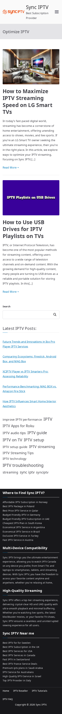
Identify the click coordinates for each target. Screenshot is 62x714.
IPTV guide (37, 432)
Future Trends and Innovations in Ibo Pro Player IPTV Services (29, 344)
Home (6, 690)
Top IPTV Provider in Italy (17, 680)
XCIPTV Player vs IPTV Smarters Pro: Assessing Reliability (25, 374)
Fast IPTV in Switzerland (16, 659)
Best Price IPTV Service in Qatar (20, 510)
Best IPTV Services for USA (17, 651)
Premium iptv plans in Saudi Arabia (23, 668)
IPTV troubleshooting (23, 465)
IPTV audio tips (14, 432)
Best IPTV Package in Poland (18, 506)
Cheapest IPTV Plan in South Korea (22, 523)
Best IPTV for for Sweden (17, 642)
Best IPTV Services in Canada (19, 655)
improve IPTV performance (22, 419)
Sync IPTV (37, 7)
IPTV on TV (12, 439)
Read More (10, 167)
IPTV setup (34, 439)
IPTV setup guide (15, 447)
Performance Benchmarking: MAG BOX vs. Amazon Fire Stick (30, 389)
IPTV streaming (42, 446)
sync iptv (27, 472)
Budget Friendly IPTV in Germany (21, 514)
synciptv (42, 472)
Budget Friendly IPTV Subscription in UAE (26, 518)
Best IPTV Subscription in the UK (21, 646)
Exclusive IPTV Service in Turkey (20, 535)
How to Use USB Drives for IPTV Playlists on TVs (23, 229)
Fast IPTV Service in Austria (18, 540)
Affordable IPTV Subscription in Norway (25, 502)
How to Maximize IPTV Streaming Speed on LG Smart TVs (27, 102)
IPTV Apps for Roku (18, 426)
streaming (10, 472)
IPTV (47, 419)
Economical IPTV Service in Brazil (21, 531)
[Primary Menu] (56, 12)
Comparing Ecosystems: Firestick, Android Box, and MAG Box (29, 359)
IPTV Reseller (20, 690)
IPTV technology (14, 458)
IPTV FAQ (8, 699)
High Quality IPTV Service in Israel (22, 676)
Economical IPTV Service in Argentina (24, 527)
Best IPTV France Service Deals (20, 663)
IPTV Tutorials (39, 690)
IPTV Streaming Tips (18, 453)
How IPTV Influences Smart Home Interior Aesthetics (29, 404)
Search (6, 306)
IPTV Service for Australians (18, 672)
